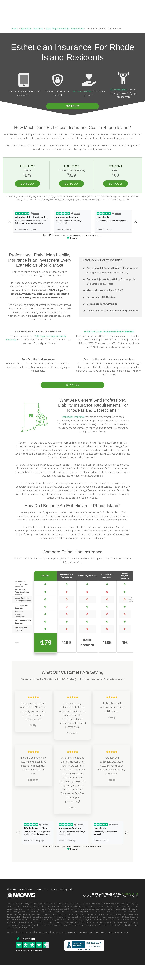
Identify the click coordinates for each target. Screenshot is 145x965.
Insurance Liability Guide (62, 889)
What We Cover (26, 889)
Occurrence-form (82, 91)
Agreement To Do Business (107, 932)
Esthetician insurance (73, 416)
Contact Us (42, 889)
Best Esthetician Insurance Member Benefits (109, 331)
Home (15, 28)
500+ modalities (118, 89)
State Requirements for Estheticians (65, 28)
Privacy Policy (71, 932)
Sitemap (124, 932)
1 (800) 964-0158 (130, 894)
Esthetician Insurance (32, 28)
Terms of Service (86, 932)
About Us (11, 889)
